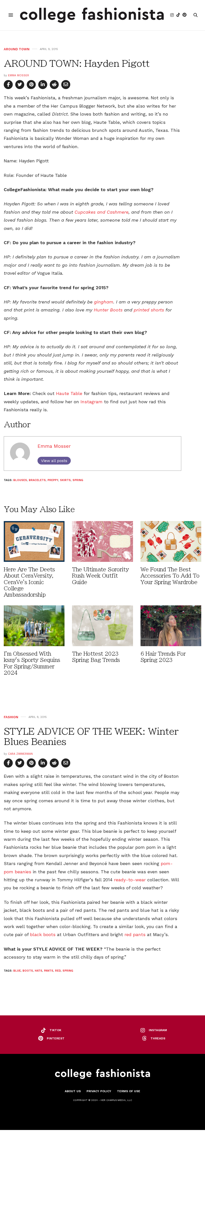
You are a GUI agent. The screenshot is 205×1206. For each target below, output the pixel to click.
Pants (48, 970)
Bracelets (37, 480)
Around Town (17, 49)
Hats (38, 970)
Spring (77, 480)
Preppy (53, 480)
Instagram (91, 401)
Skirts (65, 480)
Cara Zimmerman (20, 753)
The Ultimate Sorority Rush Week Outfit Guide (100, 576)
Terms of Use (128, 1091)
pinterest (55, 1038)
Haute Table (69, 393)
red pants (135, 934)
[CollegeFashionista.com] (92, 15)
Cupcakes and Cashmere (101, 212)
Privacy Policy (98, 1091)
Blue (17, 970)
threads (157, 1038)
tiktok (55, 1030)
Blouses (20, 480)
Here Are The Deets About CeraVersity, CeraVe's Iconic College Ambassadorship (29, 582)
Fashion (11, 717)
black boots (43, 934)
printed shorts (149, 309)
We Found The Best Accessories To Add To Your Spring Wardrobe (170, 576)
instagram (158, 1030)
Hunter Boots (108, 309)
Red (58, 970)
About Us (73, 1091)
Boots (27, 970)
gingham (103, 301)
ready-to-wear (130, 879)
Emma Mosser (18, 75)
